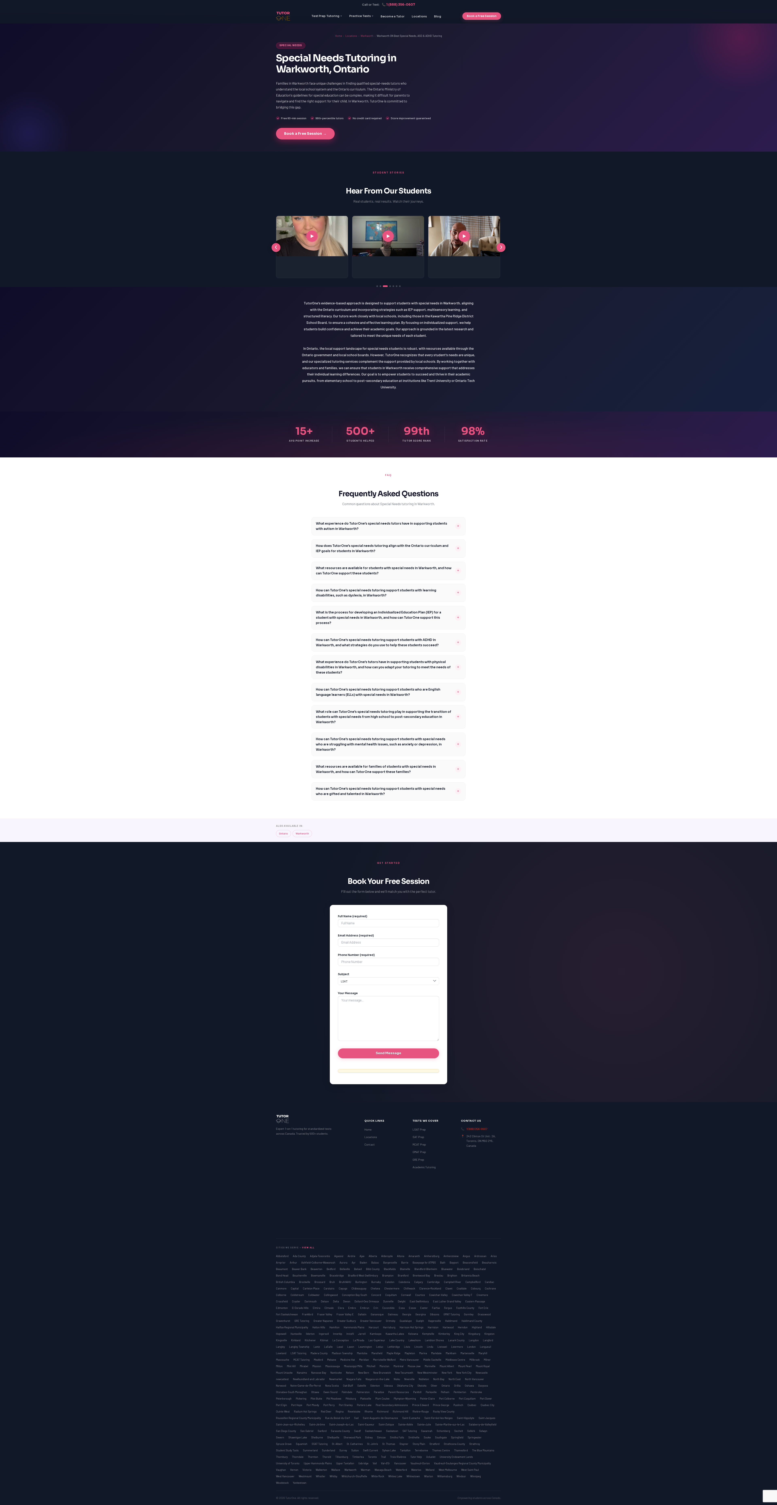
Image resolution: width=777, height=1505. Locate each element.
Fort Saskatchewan (287, 1314)
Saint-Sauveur (366, 1424)
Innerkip (338, 1333)
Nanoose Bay (319, 1372)
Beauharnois (489, 1262)
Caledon (390, 1282)
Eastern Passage (475, 1301)
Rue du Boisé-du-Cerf (337, 1418)
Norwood (281, 1385)
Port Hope (297, 1405)
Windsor (461, 1476)
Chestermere (392, 1288)
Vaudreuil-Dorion (420, 1463)
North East (455, 1379)
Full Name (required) (352, 916)
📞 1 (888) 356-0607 (398, 4)
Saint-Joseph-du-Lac (341, 1424)
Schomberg (444, 1431)
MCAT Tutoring (301, 1359)
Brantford (403, 1275)
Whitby (334, 1476)
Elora (341, 1307)
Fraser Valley (325, 1314)
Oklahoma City (405, 1385)
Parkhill (417, 1392)
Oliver (434, 1385)
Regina (340, 1411)
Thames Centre (441, 1450)
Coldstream (298, 1295)
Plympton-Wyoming (405, 1398)
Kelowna (413, 1333)
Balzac (375, 1262)
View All (308, 1247)
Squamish (302, 1443)
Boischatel (480, 1269)
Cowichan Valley (438, 1295)
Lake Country (397, 1340)
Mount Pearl (465, 1366)
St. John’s (373, 1443)
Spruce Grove (284, 1443)
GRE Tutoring (302, 1320)
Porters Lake (364, 1405)
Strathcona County (455, 1443)
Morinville (430, 1366)
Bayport (454, 1262)
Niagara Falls (354, 1379)
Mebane (332, 1359)
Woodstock (282, 1482)
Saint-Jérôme (317, 1424)
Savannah (427, 1431)
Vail (375, 1463)
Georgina (420, 1314)
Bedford (331, 1269)
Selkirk (471, 1431)
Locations (419, 16)
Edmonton (282, 1307)
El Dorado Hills (300, 1307)
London (471, 1346)
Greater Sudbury (347, 1320)
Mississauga (332, 1366)
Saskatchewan (373, 1431)
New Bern (364, 1372)
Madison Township (342, 1353)
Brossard (320, 1282)
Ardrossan (480, 1256)
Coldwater (314, 1295)
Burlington (361, 1282)
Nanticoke (336, 1372)
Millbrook (474, 1359)
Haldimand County (472, 1320)
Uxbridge (363, 1463)
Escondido (388, 1307)
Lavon (351, 1346)
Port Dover (486, 1398)
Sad (356, 1418)
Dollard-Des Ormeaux (367, 1301)
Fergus (448, 1307)
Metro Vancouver (410, 1359)
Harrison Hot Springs (412, 1327)
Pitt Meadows (334, 1398)
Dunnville (388, 1301)
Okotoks (422, 1385)
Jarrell (362, 1333)
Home (338, 35)
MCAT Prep (419, 1144)
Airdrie (352, 1256)
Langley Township (299, 1346)
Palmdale (347, 1392)
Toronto (372, 1456)
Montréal (399, 1366)
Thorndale (298, 1456)
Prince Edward (420, 1405)
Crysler (296, 1301)
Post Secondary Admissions (392, 1405)
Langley (281, 1346)
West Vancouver (285, 1476)
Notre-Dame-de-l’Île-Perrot (306, 1385)
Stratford (434, 1443)
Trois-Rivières (398, 1456)
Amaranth (414, 1256)
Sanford (322, 1431)
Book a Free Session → (305, 133)
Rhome (369, 1411)
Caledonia (405, 1282)
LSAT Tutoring (299, 1353)
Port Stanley (346, 1405)
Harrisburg (389, 1327)
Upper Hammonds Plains (318, 1463)
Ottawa (315, 1392)
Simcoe (381, 1437)
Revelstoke (354, 1411)
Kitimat (324, 1340)
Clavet (449, 1288)
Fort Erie (483, 1307)
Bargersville (390, 1262)
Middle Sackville (432, 1359)
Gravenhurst (283, 1320)
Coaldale (462, 1288)
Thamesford (461, 1450)
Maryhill (483, 1353)
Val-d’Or (386, 1463)
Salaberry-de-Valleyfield (482, 1424)
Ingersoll (324, 1333)
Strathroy (474, 1443)
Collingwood (331, 1295)
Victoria (307, 1469)
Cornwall (406, 1295)
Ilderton (310, 1333)
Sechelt (459, 1431)
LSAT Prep (419, 1129)
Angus (467, 1256)
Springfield (457, 1437)
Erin (376, 1307)
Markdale (436, 1353)
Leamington (365, 1346)
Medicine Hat (348, 1359)
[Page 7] (400, 286)
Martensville (468, 1353)
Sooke (427, 1437)
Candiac (489, 1282)
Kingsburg (474, 1333)
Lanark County (456, 1340)
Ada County (299, 1256)
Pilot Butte (317, 1398)
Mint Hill (291, 1366)
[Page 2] (380, 286)
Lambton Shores (435, 1340)
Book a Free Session (482, 16)
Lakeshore (415, 1340)
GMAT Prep (419, 1152)
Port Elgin (282, 1405)
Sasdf (357, 1431)
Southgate (441, 1437)
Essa (402, 1307)
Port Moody (313, 1405)
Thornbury (282, 1456)
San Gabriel (307, 1431)
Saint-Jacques (487, 1418)
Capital (295, 1288)
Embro (352, 1307)
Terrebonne (422, 1450)
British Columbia (285, 1282)
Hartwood (448, 1327)
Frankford (308, 1314)
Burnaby (376, 1282)
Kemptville (428, 1333)
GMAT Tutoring (452, 1314)
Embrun (365, 1307)
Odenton (375, 1385)
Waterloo (416, 1469)
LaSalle (328, 1346)
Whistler (321, 1476)
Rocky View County (443, 1411)
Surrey (343, 1450)
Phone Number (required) (356, 955)
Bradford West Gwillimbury (363, 1275)
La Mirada (359, 1340)
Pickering (301, 1398)
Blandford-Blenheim (426, 1269)
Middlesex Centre (456, 1359)
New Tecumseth (404, 1372)
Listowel (442, 1346)
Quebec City (487, 1405)
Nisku (397, 1379)
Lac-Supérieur (377, 1340)
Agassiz (339, 1256)
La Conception (340, 1340)
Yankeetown (299, 1482)
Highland (477, 1327)
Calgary (419, 1282)
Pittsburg (351, 1398)
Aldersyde (387, 1256)
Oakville (362, 1385)
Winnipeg (475, 1476)
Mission (317, 1366)
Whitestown (413, 1476)
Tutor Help (416, 1456)
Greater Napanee (323, 1320)
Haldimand (451, 1320)
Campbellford (473, 1282)
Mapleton (410, 1353)
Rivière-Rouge (421, 1411)
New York (447, 1372)
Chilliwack (410, 1288)
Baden (364, 1262)
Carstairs (329, 1288)
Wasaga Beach (383, 1469)
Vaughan (281, 1469)
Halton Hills (319, 1327)
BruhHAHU (345, 1282)
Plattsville (366, 1398)
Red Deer (326, 1411)
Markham (451, 1353)
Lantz (317, 1346)
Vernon (294, 1469)
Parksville (431, 1392)
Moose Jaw (414, 1366)
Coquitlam (391, 1295)
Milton (279, 1366)
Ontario (283, 833)
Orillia (457, 1385)
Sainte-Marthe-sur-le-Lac (450, 1424)
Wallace (336, 1469)
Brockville (305, 1282)
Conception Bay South (355, 1295)
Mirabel (304, 1366)
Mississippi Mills (353, 1366)
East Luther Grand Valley (447, 1301)
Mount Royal (483, 1366)
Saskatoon (392, 1431)
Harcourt (374, 1327)
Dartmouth (311, 1301)
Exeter (424, 1307)
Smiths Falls (397, 1437)
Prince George (441, 1405)
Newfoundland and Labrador (309, 1379)
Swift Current (371, 1450)
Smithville (414, 1437)
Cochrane (490, 1288)
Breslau (439, 1275)
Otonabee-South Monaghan (292, 1392)
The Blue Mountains (483, 1450)
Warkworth (367, 35)
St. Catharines (355, 1443)
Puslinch (458, 1405)
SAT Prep (418, 1137)
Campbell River (453, 1282)
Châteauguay (359, 1288)
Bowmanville (318, 1275)
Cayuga (343, 1288)
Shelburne (317, 1437)
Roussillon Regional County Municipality (299, 1418)
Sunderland (329, 1450)
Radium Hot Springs (305, 1411)
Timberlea (358, 1456)
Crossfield (282, 1301)
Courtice (420, 1295)
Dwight (402, 1301)
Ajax (362, 1256)
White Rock (378, 1476)
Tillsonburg (342, 1456)
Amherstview (451, 1256)
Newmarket (336, 1379)
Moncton (385, 1366)
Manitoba (362, 1353)
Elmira (317, 1307)
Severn (280, 1437)
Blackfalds (390, 1269)
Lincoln (418, 1346)
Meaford (319, 1359)
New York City (464, 1372)
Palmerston (363, 1392)
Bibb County (373, 1269)
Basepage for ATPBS (424, 1262)
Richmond (383, 1411)
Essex (413, 1307)
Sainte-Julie (424, 1424)
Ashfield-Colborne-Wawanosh (318, 1262)
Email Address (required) (356, 935)
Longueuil (485, 1346)
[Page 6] (396, 286)
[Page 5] (393, 286)
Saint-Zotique (387, 1424)
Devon (347, 1301)
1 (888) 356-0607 (476, 1129)
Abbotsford (282, 1256)
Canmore (281, 1288)
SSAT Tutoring (320, 1443)
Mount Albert (447, 1366)
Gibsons (435, 1314)
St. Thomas (389, 1443)
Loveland (281, 1353)
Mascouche (283, 1359)
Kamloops (376, 1333)
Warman (366, 1469)
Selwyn (483, 1431)
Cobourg (476, 1288)
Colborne (281, 1295)
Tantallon (405, 1450)
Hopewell (281, 1333)
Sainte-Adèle (406, 1424)
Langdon (474, 1340)
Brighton (452, 1275)
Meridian (364, 1359)
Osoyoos (483, 1385)
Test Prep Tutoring (325, 16)
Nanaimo (302, 1372)
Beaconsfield (470, 1262)
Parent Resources (399, 1392)
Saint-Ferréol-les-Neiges (438, 1418)
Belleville (345, 1269)
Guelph (420, 1320)
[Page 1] (377, 286)
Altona (401, 1256)
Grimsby (391, 1320)
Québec (472, 1405)
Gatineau (393, 1314)
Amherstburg (432, 1256)
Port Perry (329, 1405)
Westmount (305, 1476)
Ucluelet (431, 1456)
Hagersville (435, 1320)
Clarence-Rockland (430, 1288)
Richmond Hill (401, 1411)
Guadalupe (406, 1320)
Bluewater (447, 1269)
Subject (343, 974)
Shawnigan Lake (298, 1437)
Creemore (482, 1295)
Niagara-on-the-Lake (378, 1379)
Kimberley (444, 1333)
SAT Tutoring (409, 1431)
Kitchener (310, 1340)
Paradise (379, 1392)
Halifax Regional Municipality (292, 1327)
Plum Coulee (382, 1398)
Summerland (310, 1450)
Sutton (355, 1450)
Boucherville (300, 1275)
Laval (340, 1346)
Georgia (407, 1314)
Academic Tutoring (424, 1167)
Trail (383, 1456)
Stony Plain (419, 1443)
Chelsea (376, 1288)
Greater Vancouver (371, 1320)
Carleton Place (311, 1288)
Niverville (409, 1379)
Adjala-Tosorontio (320, 1256)
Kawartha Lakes (395, 1333)
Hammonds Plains (354, 1327)
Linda (430, 1346)
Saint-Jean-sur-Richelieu (291, 1424)
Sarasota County (340, 1431)
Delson (325, 1301)
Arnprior (281, 1262)
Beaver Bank (299, 1269)
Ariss (494, 1256)
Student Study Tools (287, 1450)
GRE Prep (418, 1159)
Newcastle (482, 1372)
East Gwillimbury (419, 1301)
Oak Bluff (348, 1385)
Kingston (489, 1333)
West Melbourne (448, 1469)
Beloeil (358, 1269)
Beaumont (282, 1269)
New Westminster (427, 1372)
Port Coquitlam (467, 1398)
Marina (423, 1353)
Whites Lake (395, 1476)
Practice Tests (360, 16)
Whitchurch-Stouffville (355, 1476)
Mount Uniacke (284, 1372)
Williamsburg (445, 1476)
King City (459, 1333)
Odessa (388, 1385)
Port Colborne (447, 1398)
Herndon (463, 1327)
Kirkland (296, 1340)
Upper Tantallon (345, 1463)
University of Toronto (288, 1463)
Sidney (369, 1437)
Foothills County (465, 1307)
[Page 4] (388, 286)
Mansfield (377, 1353)
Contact (369, 1144)
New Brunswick (382, 1372)
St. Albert (337, 1443)
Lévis (407, 1346)
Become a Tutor (392, 16)
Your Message (348, 993)
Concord (376, 1295)
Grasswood (484, 1314)
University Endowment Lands (456, 1456)
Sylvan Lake (389, 1450)
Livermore (457, 1346)
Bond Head (282, 1275)
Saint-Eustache (411, 1418)
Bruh (332, 1282)
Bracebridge (337, 1275)
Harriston (433, 1327)
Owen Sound (330, 1392)
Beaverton (317, 1269)
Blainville (405, 1269)
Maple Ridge (394, 1353)
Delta (336, 1301)
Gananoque (377, 1314)
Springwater (475, 1437)
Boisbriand (463, 1269)
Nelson (350, 1372)
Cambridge (433, 1282)
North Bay (439, 1379)
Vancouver (400, 1463)
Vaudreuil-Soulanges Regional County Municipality (462, 1463)
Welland (430, 1469)
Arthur (294, 1262)
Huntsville (296, 1333)
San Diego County (286, 1431)
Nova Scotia (332, 1385)
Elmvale (329, 1307)
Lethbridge (393, 1346)
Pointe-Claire (427, 1398)
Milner (487, 1359)
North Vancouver (474, 1379)
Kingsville (282, 1340)
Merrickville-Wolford (384, 1359)
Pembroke (476, 1392)
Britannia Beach (470, 1275)
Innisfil (350, 1333)
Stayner (404, 1443)
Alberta (373, 1256)
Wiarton (429, 1476)
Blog (437, 16)
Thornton (313, 1456)
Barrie (405, 1262)
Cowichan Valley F (462, 1295)
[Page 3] (383, 286)
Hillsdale (491, 1327)
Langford (488, 1340)
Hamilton (334, 1327)
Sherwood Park (352, 1437)
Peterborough (284, 1398)
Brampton (388, 1275)
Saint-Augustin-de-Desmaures (381, 1418)
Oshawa (469, 1385)
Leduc (380, 1346)
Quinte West (283, 1411)
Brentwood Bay (422, 1275)
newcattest (282, 1379)
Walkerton (322, 1469)
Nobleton (424, 1379)
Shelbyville (333, 1437)
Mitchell (371, 1366)
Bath (443, 1262)
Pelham (445, 1392)
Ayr (354, 1262)
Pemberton (460, 1392)
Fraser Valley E (345, 1314)
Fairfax (436, 1307)
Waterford (402, 1469)
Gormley (469, 1314)
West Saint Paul (470, 1469)
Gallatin (362, 1314)
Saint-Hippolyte (466, 1418)
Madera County (319, 1353)
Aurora (344, 1262)
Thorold (327, 1456)
